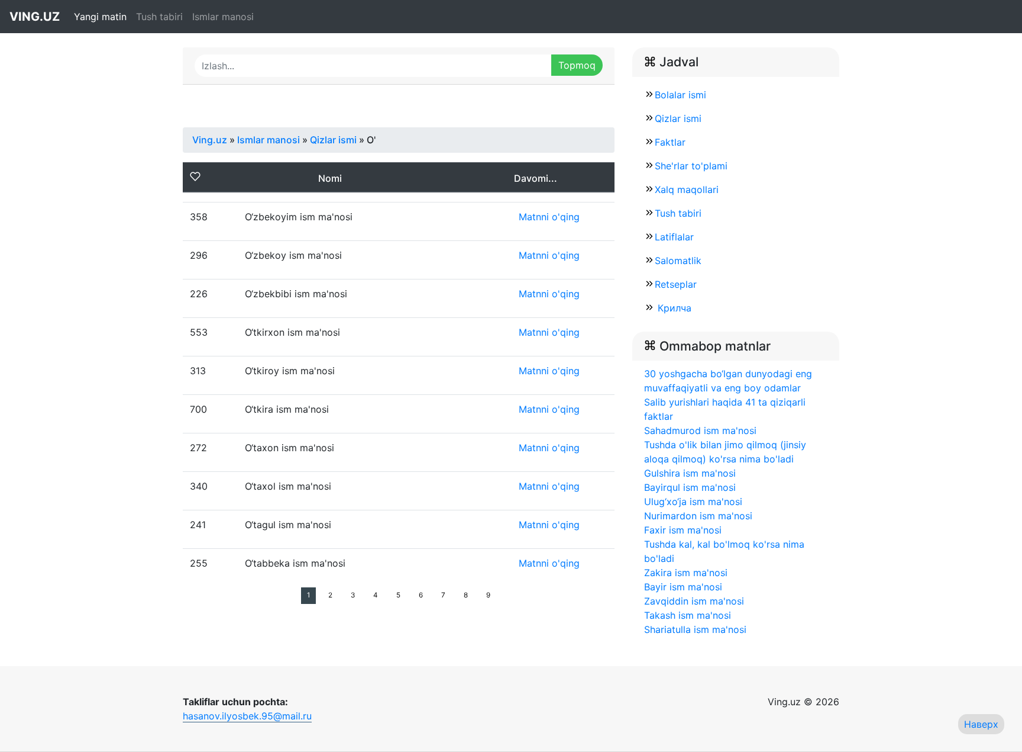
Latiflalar (674, 237)
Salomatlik (678, 260)
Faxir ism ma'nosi (683, 530)
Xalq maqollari (687, 189)
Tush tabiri (159, 17)
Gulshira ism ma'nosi (690, 473)
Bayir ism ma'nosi (683, 587)
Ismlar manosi (223, 17)
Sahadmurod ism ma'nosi (700, 430)
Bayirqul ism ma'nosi (690, 487)
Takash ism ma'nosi (687, 615)
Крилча (673, 308)
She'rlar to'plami (691, 166)
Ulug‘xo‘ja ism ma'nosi (693, 501)
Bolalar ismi (680, 95)
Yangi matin (100, 17)
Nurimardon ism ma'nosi (698, 516)
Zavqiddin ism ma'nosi (694, 601)
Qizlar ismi (678, 118)
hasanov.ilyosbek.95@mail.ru (247, 716)
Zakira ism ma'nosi (685, 573)
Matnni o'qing (549, 217)
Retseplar (676, 284)
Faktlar (670, 142)
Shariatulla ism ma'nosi (695, 629)
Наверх (981, 724)
